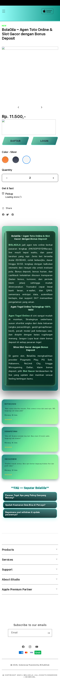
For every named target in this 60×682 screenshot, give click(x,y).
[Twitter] (8, 215)
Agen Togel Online (19, 315)
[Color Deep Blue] (15, 159)
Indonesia (23, 665)
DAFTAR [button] (15, 141)
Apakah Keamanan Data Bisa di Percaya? (25, 505)
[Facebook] (4, 215)
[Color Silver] (26, 159)
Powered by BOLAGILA (39, 665)
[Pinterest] (13, 215)
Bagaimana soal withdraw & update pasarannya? (22, 513)
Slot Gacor (29, 371)
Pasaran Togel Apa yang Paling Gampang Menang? (25, 496)
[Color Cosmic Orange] (5, 159)
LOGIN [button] (44, 141)
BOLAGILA (15, 245)
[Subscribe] (48, 633)
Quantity (7, 169)
